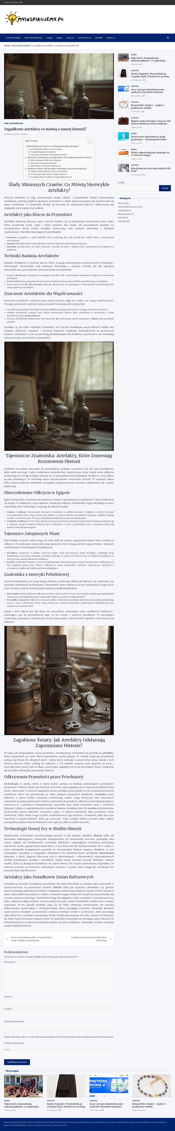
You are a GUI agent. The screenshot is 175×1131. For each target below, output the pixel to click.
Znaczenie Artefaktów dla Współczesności (49, 155)
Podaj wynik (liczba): (14, 1043)
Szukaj (121, 182)
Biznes (59, 38)
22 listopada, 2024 (11, 134)
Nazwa (8, 996)
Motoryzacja (84, 38)
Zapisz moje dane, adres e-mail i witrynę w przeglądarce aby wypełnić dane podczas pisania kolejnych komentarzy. (58, 1037)
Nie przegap (12, 1070)
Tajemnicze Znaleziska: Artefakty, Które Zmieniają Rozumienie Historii (59, 157)
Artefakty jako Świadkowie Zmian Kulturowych (51, 177)
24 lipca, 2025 (136, 127)
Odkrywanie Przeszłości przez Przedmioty (49, 171)
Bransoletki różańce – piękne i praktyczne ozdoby (147, 106)
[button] (88, 142)
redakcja (24, 134)
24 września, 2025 (138, 96)
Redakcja (111, 38)
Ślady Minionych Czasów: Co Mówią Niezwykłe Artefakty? (53, 146)
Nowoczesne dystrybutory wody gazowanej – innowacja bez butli (148, 138)
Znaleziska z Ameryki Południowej (46, 166)
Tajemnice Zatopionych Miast (43, 163)
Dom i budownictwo (33, 38)
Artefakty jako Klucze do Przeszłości (46, 149)
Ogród (49, 38)
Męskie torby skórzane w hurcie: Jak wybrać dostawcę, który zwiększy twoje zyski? (151, 124)
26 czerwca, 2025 (138, 174)
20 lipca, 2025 (136, 159)
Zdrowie (99, 38)
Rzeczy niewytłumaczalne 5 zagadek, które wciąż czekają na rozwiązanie (31, 939)
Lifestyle (70, 38)
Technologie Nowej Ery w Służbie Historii (48, 174)
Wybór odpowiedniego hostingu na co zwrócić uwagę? (150, 154)
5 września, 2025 (137, 111)
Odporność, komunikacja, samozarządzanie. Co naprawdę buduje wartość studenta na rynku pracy (149, 62)
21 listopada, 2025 (138, 80)
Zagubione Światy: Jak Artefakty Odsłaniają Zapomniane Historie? (57, 169)
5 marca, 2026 (136, 64)
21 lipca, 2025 (136, 143)
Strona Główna (13, 38)
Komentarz (10, 962)
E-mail (8, 1009)
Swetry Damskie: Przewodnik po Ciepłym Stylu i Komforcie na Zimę (150, 75)
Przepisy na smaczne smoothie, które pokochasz (89, 939)
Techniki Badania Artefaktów (43, 152)
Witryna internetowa (14, 1021)
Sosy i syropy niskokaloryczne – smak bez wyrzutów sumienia (148, 91)
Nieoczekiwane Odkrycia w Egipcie (46, 160)
